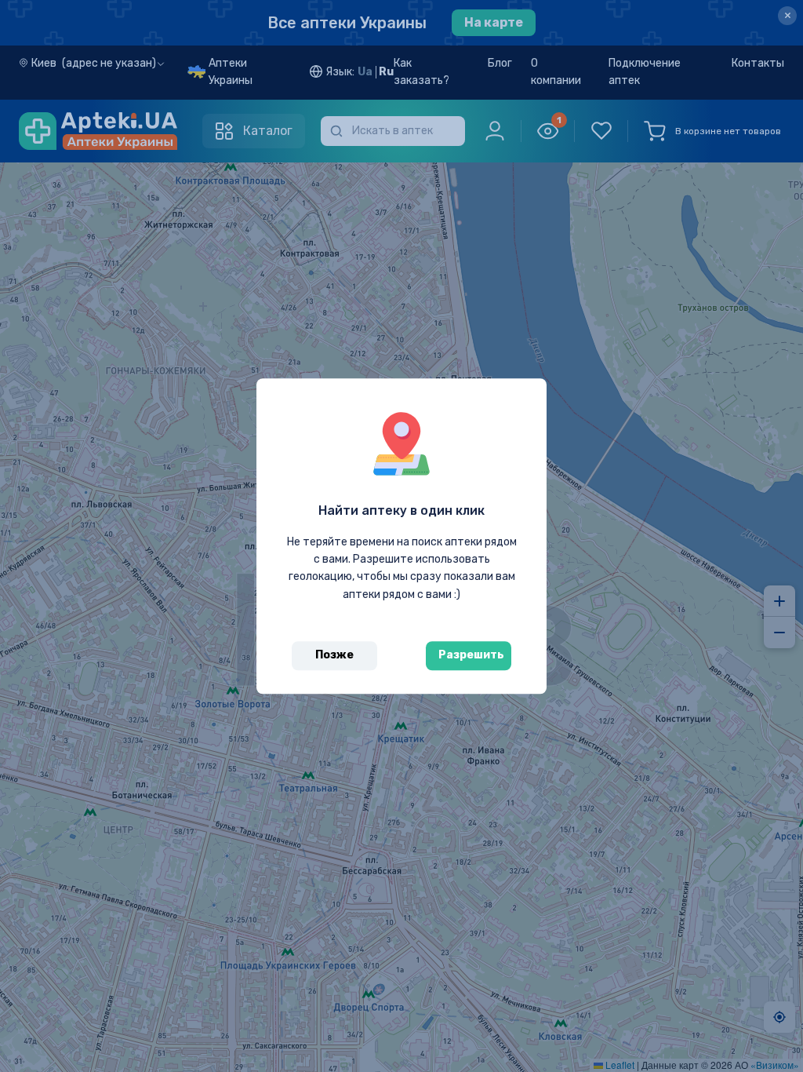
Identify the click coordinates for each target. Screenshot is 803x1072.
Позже (334, 655)
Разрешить (471, 655)
